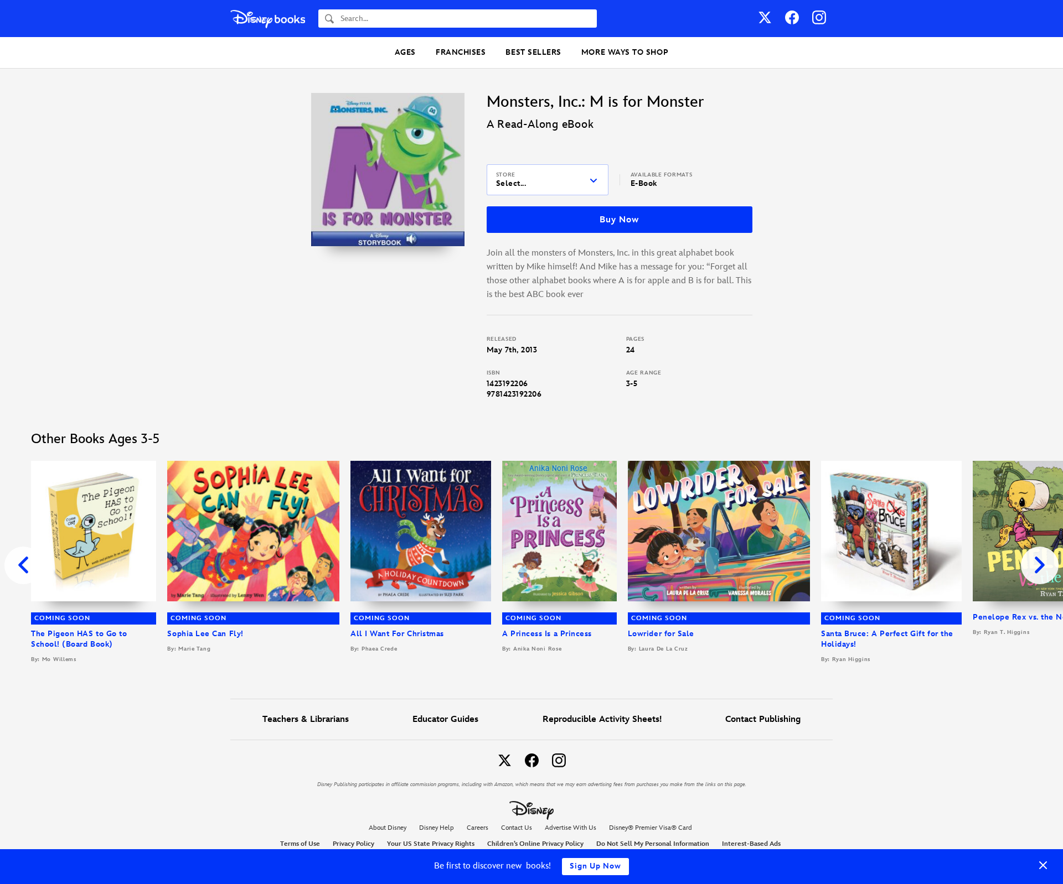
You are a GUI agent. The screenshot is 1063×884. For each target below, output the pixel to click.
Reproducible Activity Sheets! (602, 719)
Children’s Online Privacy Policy (535, 844)
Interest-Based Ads (751, 844)
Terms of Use (300, 844)
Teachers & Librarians (305, 719)
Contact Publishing (763, 719)
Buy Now (619, 220)
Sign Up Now (595, 866)
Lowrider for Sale (661, 633)
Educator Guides (445, 719)
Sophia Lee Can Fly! (205, 633)
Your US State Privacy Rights (430, 844)
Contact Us (516, 828)
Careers (477, 828)
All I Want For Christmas (397, 633)
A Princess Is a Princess (547, 633)
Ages (405, 52)
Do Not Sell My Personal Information (652, 844)
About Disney (387, 828)
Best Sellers (533, 52)
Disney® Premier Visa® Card (650, 828)
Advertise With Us (570, 828)
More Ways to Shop (624, 52)
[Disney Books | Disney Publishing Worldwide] (267, 18)
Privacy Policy (353, 844)
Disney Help (436, 828)
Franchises (461, 52)
